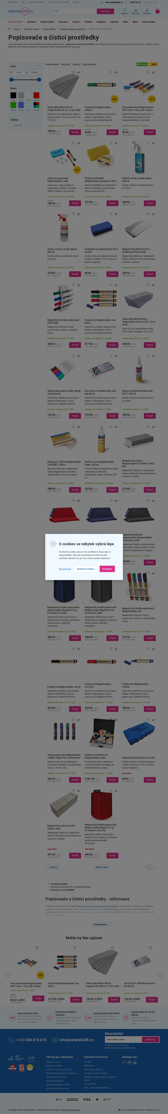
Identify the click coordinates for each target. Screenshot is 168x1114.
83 (18, 72)
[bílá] (29, 97)
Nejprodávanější (89, 64)
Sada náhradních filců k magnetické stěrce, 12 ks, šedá (102, 984)
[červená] (36, 97)
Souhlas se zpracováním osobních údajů (100, 1078)
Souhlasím (107, 569)
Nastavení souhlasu (85, 569)
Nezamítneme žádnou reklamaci (66, 1013)
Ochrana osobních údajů (59, 2)
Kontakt (76, 2)
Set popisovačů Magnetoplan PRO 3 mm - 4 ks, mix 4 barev (26, 985)
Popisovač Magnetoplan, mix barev (63, 984)
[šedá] (21, 97)
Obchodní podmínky (37, 2)
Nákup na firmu (53, 1062)
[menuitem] (16, 22)
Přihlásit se (150, 1039)
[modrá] (21, 107)
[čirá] (29, 107)
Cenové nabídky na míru (57, 1088)
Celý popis (76, 47)
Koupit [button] (38, 998)
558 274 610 (31, 1040)
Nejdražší (76, 64)
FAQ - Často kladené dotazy (97, 1087)
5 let (17, 125)
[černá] (13, 97)
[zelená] (13, 107)
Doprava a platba (54, 1065)
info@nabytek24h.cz (76, 1040)
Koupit (75, 132)
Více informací (65, 569)
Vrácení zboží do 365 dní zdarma (143, 1013)
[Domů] (9, 29)
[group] (27, 974)
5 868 (34, 72)
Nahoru (54, 867)
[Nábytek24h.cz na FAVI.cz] (12, 1069)
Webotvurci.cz (153, 1110)
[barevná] (36, 107)
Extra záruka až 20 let (28, 1013)
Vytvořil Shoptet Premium (133, 1110)
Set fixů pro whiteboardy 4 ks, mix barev (140, 984)
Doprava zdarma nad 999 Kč (106, 1013)
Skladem (143, 64)
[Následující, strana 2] (149, 867)
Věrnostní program (55, 1081)
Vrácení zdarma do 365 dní (58, 1069)
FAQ (23, 2)
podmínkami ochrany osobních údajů (120, 1048)
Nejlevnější (65, 64)
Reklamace (12, 2)
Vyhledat (105, 11)
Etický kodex (90, 1084)
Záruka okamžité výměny (58, 1084)
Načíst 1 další (101, 867)
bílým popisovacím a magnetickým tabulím (97, 906)
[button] (27, 996)
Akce (154, 64)
